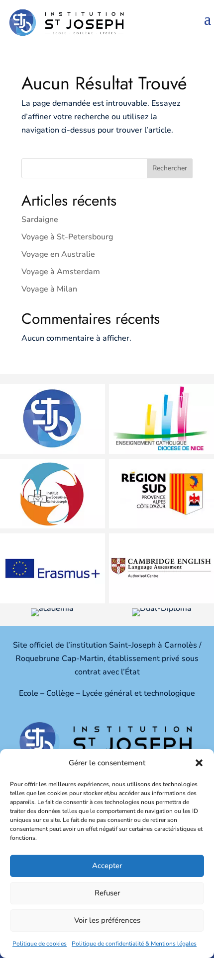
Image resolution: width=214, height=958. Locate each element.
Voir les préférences (107, 920)
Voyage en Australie (58, 254)
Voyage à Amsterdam (60, 271)
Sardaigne (39, 219)
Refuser (107, 893)
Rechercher (169, 168)
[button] (199, 763)
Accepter (107, 866)
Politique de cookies (39, 944)
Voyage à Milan (49, 289)
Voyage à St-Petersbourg (67, 236)
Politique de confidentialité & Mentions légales (134, 944)
